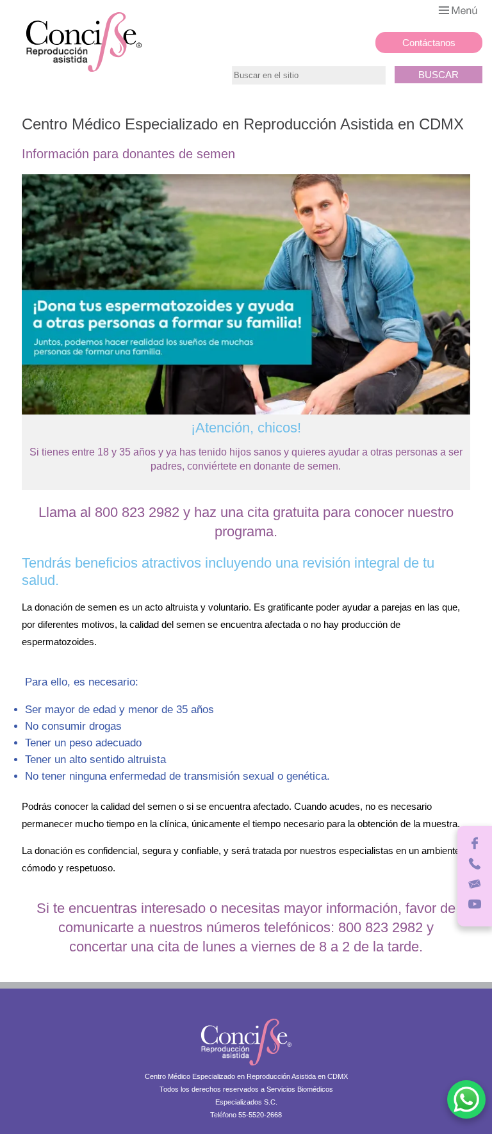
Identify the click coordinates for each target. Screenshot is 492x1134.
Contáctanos (428, 42)
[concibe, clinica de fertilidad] (246, 1067)
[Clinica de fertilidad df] (84, 70)
